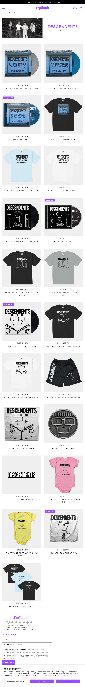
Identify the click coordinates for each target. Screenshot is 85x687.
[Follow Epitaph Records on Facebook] (16, 622)
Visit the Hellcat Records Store (20, 627)
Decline (68, 681)
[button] (3, 7)
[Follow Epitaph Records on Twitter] (23, 622)
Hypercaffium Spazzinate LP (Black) (21, 238)
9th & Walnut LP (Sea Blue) (62, 87)
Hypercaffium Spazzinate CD (62, 238)
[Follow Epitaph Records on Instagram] (8, 622)
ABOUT (61, 30)
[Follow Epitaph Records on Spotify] (27, 622)
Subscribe (8, 662)
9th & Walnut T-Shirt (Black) (62, 137)
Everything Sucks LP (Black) (21, 341)
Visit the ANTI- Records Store (20, 625)
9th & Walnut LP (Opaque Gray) (21, 87)
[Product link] (21, 63)
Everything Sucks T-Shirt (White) (21, 391)
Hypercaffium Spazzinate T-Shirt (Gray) (62, 289)
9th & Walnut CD (21, 137)
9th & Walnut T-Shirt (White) (62, 187)
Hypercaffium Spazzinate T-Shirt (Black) (21, 289)
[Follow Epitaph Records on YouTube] (19, 622)
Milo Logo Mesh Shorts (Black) (62, 391)
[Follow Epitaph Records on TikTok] (12, 622)
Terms (12, 658)
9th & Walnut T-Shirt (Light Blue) (21, 187)
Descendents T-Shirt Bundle (21, 597)
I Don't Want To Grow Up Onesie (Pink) (62, 492)
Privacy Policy (72, 675)
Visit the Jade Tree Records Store (20, 629)
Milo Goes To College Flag (62, 544)
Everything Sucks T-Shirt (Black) (62, 341)
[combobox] (5, 644)
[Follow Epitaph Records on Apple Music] (31, 622)
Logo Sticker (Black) (21, 491)
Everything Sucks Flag (21, 441)
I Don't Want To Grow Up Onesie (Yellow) (21, 545)
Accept (42, 681)
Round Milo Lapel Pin (62, 441)
